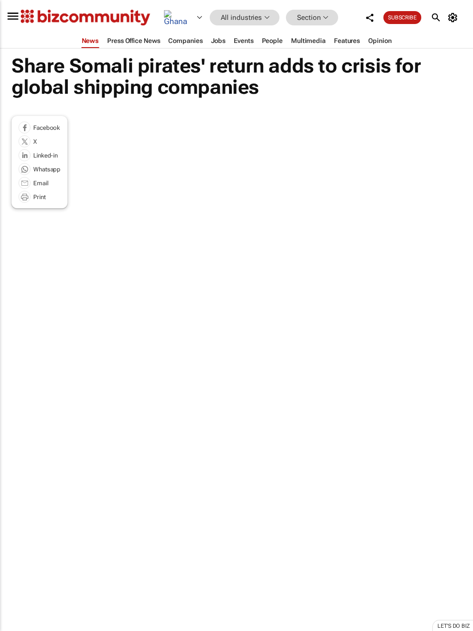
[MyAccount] (454, 17)
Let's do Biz (453, 626)
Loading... (17, 438)
